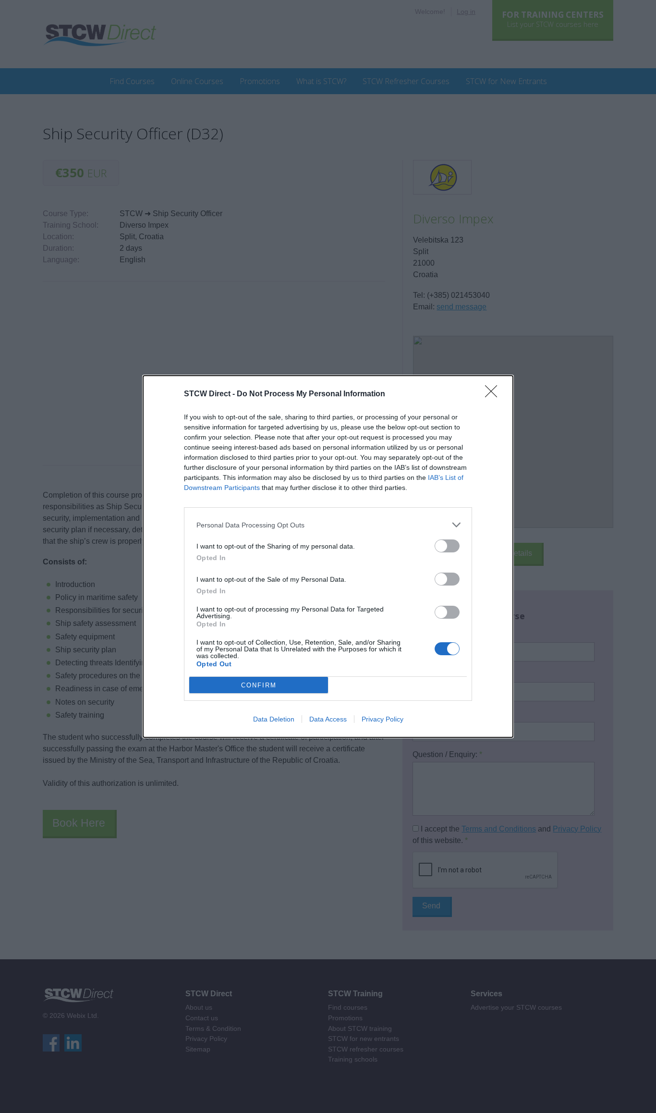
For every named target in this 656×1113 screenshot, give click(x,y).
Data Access (328, 719)
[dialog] (328, 556)
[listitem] (328, 525)
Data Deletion (273, 719)
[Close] (494, 394)
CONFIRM (259, 685)
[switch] (447, 545)
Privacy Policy (382, 719)
